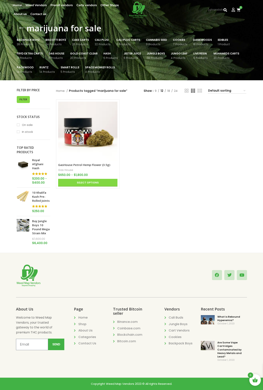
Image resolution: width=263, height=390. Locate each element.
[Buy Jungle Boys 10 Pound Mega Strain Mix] (23, 232)
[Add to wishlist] (114, 125)
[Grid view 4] (200, 90)
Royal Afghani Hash (37, 164)
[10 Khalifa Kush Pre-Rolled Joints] (23, 202)
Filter (23, 99)
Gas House (65, 170)
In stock (27, 132)
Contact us (38, 14)
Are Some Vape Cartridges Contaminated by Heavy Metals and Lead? (229, 349)
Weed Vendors (36, 5)
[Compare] (114, 108)
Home (17, 5)
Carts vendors (86, 5)
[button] (225, 10)
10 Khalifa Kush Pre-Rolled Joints (41, 197)
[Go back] (21, 28)
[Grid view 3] (193, 90)
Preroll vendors (61, 5)
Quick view (114, 116)
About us (20, 14)
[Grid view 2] (186, 90)
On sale (27, 125)
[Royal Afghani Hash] (23, 171)
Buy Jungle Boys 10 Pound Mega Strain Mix (41, 227)
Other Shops (110, 5)
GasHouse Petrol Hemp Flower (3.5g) (84, 165)
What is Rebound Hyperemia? (228, 318)
